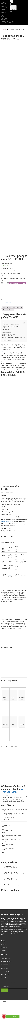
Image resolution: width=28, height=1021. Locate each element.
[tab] (7, 307)
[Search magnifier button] (25, 4)
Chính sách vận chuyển (6, 961)
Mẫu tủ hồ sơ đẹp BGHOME (9, 334)
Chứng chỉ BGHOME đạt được (9, 335)
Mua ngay (22, 283)
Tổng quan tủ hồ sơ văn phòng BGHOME (11, 324)
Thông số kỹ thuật (17, 307)
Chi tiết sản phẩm (7, 307)
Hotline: (6, 303)
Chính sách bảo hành (5, 964)
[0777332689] (4, 1016)
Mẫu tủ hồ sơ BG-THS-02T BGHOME (10, 326)
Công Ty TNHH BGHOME (10, 331)
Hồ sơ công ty (6, 329)
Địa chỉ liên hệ (8, 340)
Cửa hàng (3, 29)
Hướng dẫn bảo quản (8, 309)
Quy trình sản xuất (7, 332)
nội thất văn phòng (6, 521)
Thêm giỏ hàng (14, 283)
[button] (23, 322)
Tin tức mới (3, 944)
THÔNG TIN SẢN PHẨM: (8, 327)
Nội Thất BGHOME (12, 790)
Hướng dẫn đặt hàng (5, 958)
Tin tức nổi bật (4, 947)
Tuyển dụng (3, 950)
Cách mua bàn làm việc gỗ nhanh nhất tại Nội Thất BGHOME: (14, 338)
